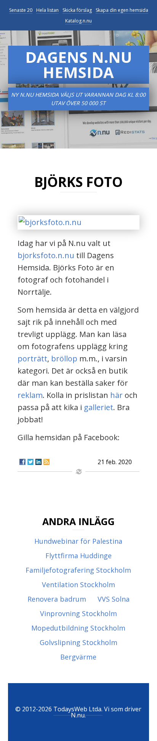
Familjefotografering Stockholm (78, 570)
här (116, 395)
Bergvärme (78, 656)
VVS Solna (114, 599)
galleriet (98, 407)
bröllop (64, 358)
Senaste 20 (20, 10)
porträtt (32, 358)
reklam (30, 395)
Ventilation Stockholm (78, 584)
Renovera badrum (56, 599)
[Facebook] (22, 462)
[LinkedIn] (38, 462)
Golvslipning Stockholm (78, 642)
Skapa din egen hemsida (122, 10)
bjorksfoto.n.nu (46, 255)
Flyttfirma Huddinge (78, 555)
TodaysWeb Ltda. (78, 709)
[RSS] (46, 462)
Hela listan (47, 10)
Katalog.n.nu (78, 21)
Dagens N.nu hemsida (78, 64)
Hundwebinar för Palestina (78, 541)
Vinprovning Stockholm (78, 613)
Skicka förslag (77, 10)
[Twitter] (30, 462)
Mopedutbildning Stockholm (78, 627)
